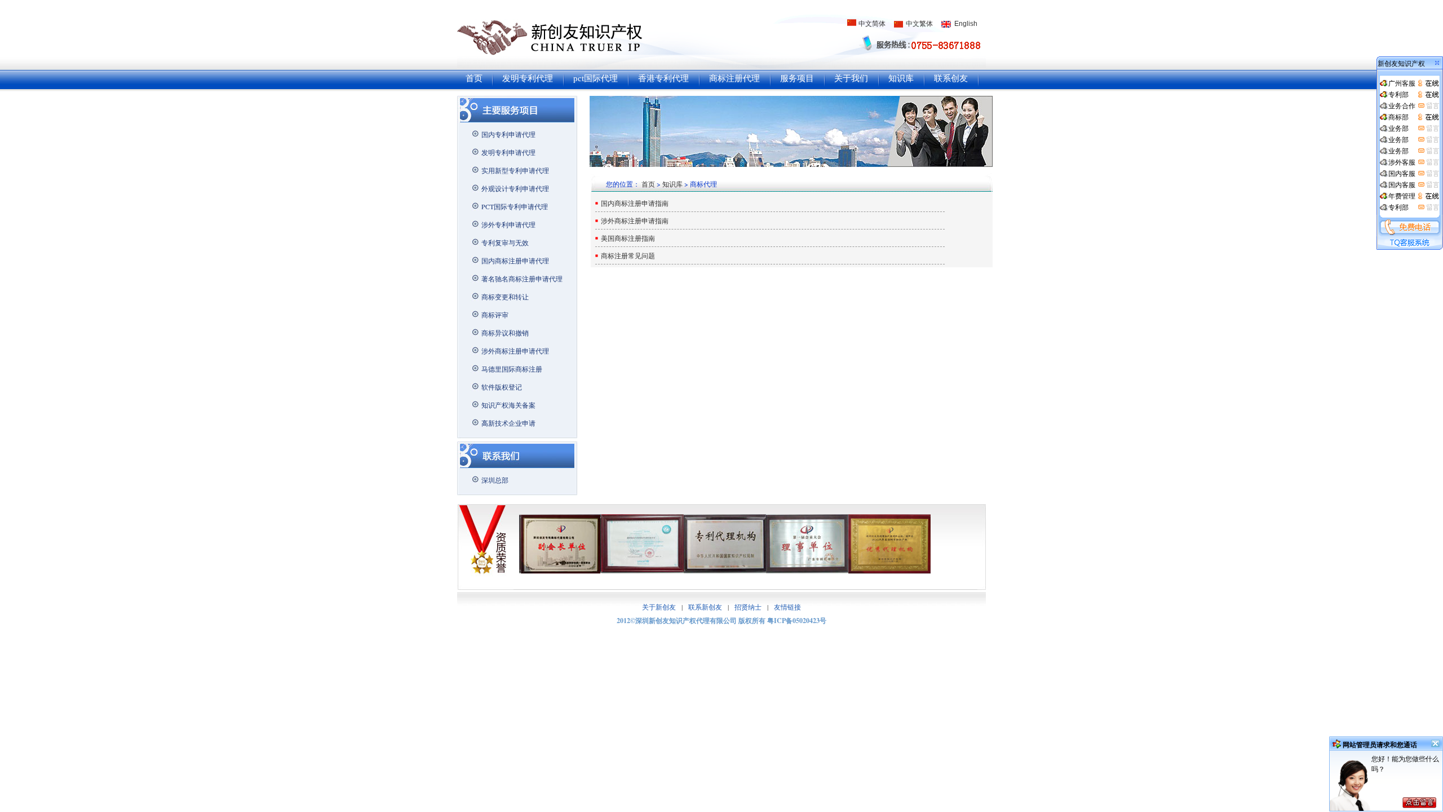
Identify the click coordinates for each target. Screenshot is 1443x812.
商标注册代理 (734, 78)
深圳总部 (494, 479)
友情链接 (787, 606)
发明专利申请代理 (508, 152)
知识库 (901, 78)
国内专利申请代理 (508, 134)
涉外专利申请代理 (508, 224)
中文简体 (872, 24)
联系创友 (951, 78)
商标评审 (494, 314)
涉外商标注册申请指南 (635, 220)
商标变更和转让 (505, 296)
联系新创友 (705, 606)
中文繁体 (919, 24)
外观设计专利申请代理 (515, 188)
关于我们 (851, 78)
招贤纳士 (748, 606)
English (965, 24)
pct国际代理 (595, 78)
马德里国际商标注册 (511, 368)
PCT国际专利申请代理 (514, 206)
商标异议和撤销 (505, 332)
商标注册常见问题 (628, 255)
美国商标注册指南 (628, 237)
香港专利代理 (663, 78)
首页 (474, 78)
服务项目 (797, 78)
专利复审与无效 (505, 242)
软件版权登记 (501, 386)
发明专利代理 (527, 78)
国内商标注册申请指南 (635, 203)
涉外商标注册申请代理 (515, 350)
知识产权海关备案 (508, 404)
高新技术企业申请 (508, 422)
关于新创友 (659, 606)
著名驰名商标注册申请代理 (522, 278)
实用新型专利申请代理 (515, 170)
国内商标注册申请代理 (515, 260)
